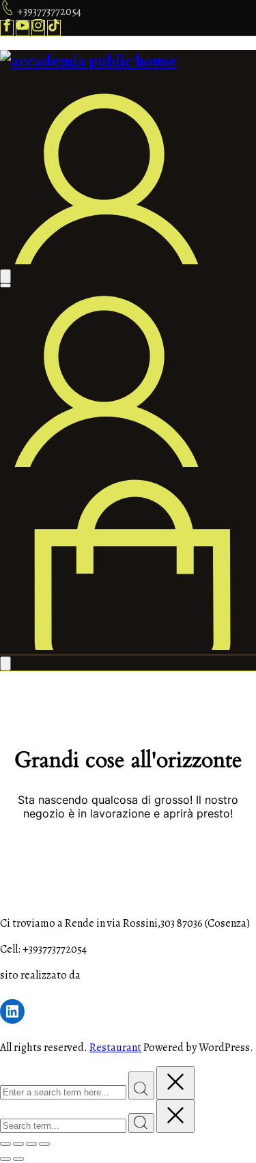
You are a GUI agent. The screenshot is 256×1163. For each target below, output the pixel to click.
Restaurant (115, 1047)
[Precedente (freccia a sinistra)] (5, 1159)
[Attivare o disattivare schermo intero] (18, 1144)
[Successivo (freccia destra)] (18, 1159)
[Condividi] (31, 1144)
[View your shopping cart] (128, 646)
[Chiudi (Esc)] (44, 1144)
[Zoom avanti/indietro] (5, 1144)
